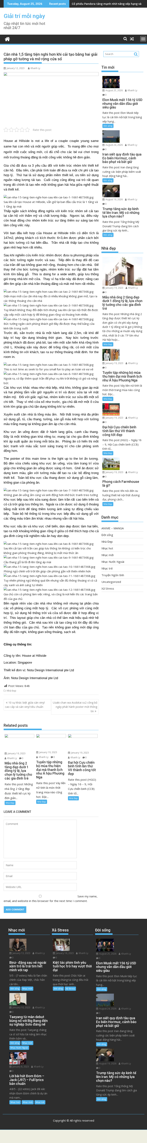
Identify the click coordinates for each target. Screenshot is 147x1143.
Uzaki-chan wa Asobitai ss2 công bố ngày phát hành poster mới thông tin (75, 707)
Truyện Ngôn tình (112, 575)
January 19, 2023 (16, 753)
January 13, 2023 (21, 953)
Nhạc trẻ (107, 568)
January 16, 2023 (64, 953)
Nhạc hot (107, 548)
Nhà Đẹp (11, 690)
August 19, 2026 (114, 199)
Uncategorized (111, 582)
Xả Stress (107, 588)
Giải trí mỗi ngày (24, 16)
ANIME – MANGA (112, 528)
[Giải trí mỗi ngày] (7, 38)
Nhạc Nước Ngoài (112, 562)
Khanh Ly (35, 68)
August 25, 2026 (114, 90)
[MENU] (143, 39)
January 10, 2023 (21, 1007)
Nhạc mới (107, 555)
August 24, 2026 (114, 145)
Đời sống (108, 125)
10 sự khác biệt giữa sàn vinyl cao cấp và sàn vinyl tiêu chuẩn (25, 705)
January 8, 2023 (20, 1066)
